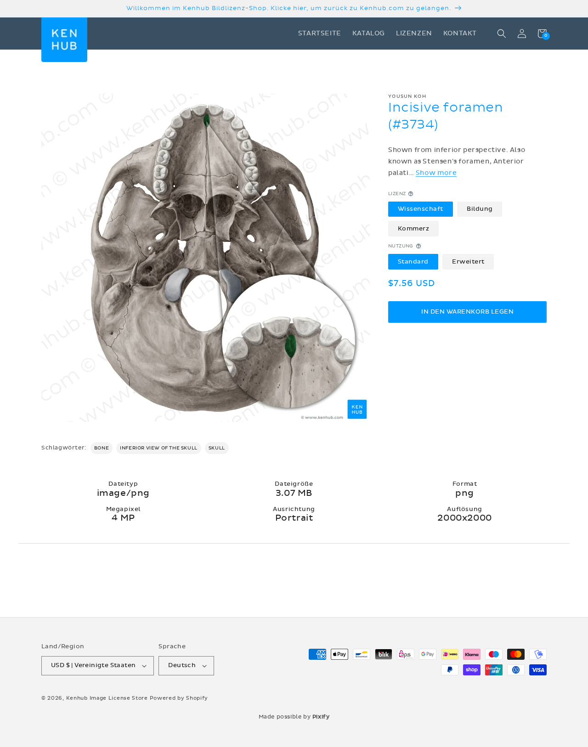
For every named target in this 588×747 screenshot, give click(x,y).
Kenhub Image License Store (107, 698)
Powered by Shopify (179, 698)
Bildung (480, 209)
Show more (436, 173)
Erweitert (468, 261)
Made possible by (294, 716)
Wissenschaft (420, 209)
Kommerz (414, 228)
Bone (101, 448)
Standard (413, 261)
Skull (217, 448)
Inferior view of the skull (159, 448)
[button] (502, 33)
